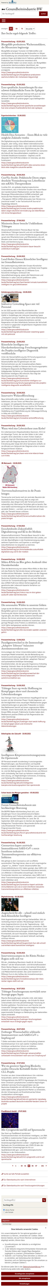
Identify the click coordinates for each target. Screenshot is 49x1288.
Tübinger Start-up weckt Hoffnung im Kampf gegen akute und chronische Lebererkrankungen (21, 691)
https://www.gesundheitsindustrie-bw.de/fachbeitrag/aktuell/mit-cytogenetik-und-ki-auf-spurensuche (23, 1156)
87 (36, 1166)
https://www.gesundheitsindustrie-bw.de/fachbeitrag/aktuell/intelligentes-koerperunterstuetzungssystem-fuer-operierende (20, 782)
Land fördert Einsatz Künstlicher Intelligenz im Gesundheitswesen (24, 261)
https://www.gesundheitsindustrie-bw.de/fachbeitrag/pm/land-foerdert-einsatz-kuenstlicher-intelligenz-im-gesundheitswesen (24, 282)
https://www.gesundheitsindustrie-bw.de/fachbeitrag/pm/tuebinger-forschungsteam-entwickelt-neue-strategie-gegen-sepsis (21, 1019)
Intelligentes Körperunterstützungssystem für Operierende (23, 757)
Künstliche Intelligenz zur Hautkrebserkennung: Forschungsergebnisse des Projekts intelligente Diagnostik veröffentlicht (24, 349)
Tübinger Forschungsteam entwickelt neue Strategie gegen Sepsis (23, 993)
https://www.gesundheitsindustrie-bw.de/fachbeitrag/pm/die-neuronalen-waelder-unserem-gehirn (24, 629)
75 (22, 29)
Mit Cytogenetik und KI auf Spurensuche (23, 1130)
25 (11, 29)
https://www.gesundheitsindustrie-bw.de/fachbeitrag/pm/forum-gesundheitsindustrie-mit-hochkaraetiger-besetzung (23, 832)
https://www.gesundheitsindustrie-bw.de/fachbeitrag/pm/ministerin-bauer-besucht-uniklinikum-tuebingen (21, 246)
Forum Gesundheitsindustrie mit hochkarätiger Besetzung (18, 807)
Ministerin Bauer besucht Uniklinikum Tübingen (22, 225)
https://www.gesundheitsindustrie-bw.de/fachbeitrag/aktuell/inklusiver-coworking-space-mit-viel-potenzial (23, 331)
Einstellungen (24, 1284)
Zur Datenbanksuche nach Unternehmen (20, 1180)
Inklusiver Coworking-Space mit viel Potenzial (20, 306)
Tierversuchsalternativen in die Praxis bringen (21, 492)
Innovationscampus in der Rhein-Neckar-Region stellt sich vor (23, 957)
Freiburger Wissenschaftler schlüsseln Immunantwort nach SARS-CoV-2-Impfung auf (20, 1035)
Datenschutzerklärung (32, 1266)
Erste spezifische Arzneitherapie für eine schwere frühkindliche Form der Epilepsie (22, 89)
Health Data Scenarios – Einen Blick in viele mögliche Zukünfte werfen (24, 136)
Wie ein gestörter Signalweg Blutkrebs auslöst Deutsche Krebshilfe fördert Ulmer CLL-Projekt (23, 1069)
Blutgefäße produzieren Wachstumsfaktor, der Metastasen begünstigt (23, 46)
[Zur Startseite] (22, 9)
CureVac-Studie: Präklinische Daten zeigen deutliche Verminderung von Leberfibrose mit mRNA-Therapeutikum (23, 181)
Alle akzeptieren (24, 1278)
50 (17, 29)
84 (25, 1166)
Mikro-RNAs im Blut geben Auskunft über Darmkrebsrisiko (24, 564)
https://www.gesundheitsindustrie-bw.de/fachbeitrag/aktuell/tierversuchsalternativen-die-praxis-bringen (23, 516)
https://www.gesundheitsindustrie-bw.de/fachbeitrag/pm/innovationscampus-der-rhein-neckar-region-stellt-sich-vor (22, 978)
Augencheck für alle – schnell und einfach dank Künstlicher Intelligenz (23, 914)
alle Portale (9, 1212)
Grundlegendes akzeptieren (24, 1274)
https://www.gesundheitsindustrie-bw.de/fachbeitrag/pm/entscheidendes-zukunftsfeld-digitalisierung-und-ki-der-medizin (22, 549)
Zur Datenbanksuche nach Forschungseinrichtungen (24, 1185)
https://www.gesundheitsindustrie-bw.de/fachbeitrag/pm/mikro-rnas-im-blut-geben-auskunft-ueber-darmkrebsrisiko (21, 592)
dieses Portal (9, 1210)
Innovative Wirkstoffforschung (17, 396)
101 (42, 1166)
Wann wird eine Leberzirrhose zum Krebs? (23, 428)
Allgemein (6, 1221)
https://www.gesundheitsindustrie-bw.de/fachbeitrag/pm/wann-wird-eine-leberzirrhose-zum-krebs (22, 453)
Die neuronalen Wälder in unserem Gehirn (23, 605)
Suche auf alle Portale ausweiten (16, 1174)
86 (33, 1166)
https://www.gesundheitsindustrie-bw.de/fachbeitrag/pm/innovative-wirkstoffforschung (22, 417)
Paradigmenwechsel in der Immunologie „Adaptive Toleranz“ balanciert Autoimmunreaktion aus (22, 645)
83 (22, 1166)
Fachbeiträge (7, 1224)
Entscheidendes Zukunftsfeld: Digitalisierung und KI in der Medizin (21, 530)
